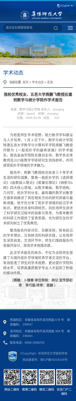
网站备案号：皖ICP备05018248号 (44, 359)
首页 (25, 82)
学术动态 (38, 82)
